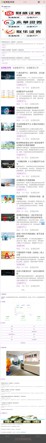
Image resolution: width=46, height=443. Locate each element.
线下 (12, 336)
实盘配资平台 (21, 101)
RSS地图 (25, 438)
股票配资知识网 (25, 439)
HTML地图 (29, 438)
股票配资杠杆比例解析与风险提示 (7, 409)
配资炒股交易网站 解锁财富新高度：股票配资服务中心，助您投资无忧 (16, 58)
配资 (12, 326)
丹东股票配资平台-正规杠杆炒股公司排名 (30, 125)
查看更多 (23, 289)
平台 (34, 326)
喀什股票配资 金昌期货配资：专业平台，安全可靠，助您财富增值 (13, 432)
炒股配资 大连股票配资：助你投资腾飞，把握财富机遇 (13, 50)
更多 (42, 6)
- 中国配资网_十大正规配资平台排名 (30, 162)
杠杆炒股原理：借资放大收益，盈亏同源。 (30, 197)
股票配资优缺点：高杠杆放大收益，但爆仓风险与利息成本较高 (29, 216)
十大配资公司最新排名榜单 (27, 107)
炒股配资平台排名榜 (24, 91)
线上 (34, 328)
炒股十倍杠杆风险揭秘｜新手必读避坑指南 (30, 234)
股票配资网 (20, 246)
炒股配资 (3, 55)
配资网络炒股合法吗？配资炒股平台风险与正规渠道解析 (30, 143)
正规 (12, 331)
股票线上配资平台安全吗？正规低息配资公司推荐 (10, 426)
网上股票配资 (34, 339)
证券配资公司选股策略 (25, 180)
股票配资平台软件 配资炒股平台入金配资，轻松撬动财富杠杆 (12, 424)
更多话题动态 (23, 342)
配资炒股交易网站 (4, 63)
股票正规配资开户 (12, 334)
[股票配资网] (7, 1)
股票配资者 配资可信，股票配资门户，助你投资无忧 (12, 42)
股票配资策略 (34, 331)
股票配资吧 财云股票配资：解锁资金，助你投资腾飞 (11, 429)
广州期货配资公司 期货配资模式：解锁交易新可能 (10, 402)
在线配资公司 (21, 85)
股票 (12, 328)
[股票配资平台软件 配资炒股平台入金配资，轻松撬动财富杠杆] (23, 419)
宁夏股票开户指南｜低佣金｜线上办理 (30, 253)
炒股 (12, 339)
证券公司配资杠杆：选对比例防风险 (30, 272)
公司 (34, 336)
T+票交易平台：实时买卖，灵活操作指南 (30, 73)
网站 (34, 334)
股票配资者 (3, 47)
